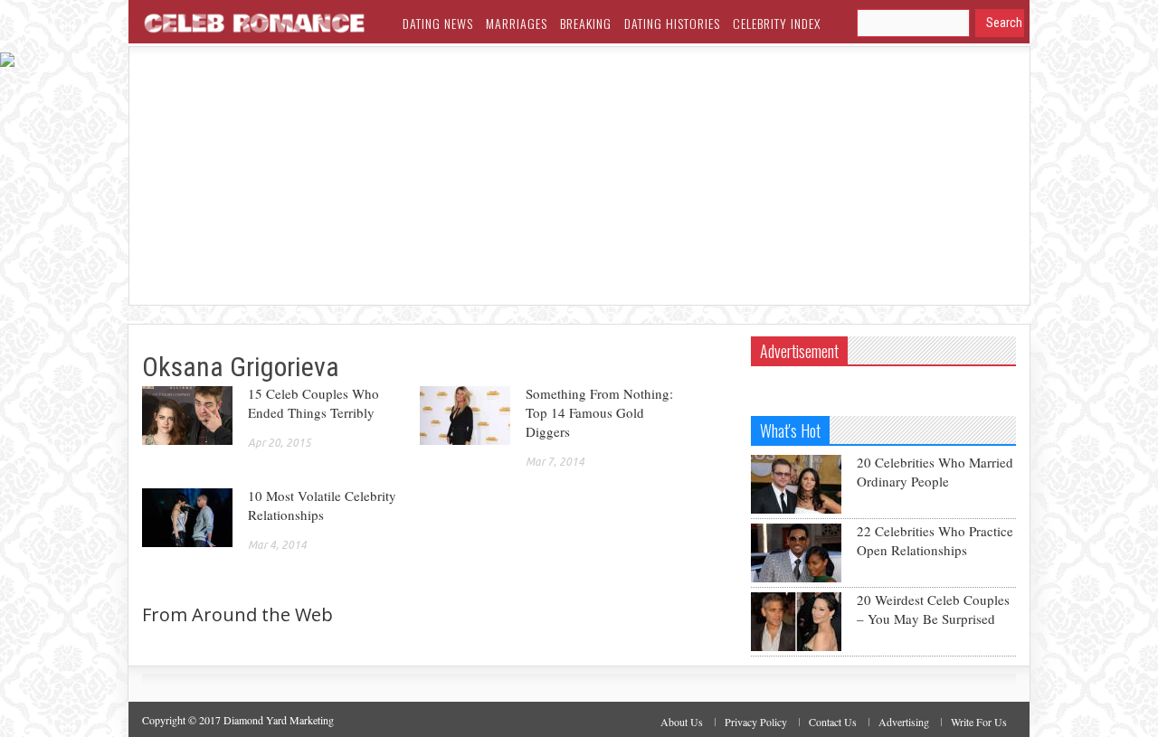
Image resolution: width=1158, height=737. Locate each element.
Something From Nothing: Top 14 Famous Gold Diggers (599, 412)
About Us (681, 721)
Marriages (516, 23)
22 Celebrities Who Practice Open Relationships (935, 540)
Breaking (586, 23)
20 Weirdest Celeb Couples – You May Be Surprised (933, 609)
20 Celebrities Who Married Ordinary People (935, 471)
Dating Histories (672, 23)
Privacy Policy (756, 721)
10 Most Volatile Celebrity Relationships (322, 505)
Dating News (438, 23)
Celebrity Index (777, 23)
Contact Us (833, 721)
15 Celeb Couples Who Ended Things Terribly (313, 402)
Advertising (903, 721)
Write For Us (979, 721)
